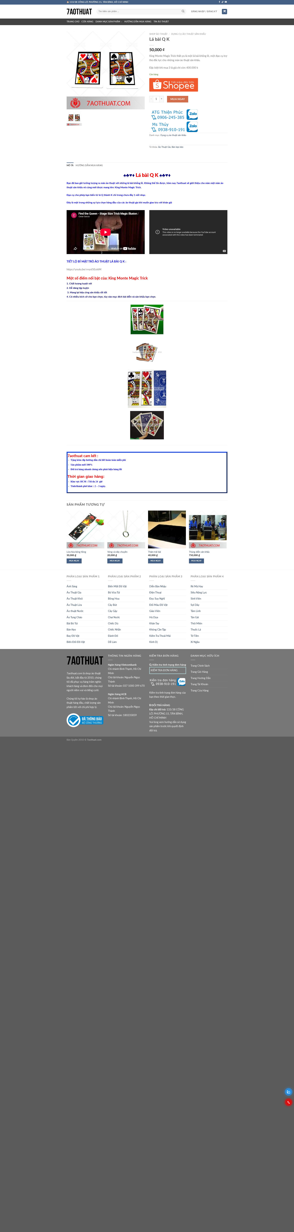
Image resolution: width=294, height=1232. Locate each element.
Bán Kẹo (71, 629)
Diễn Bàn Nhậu (157, 586)
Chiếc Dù (113, 623)
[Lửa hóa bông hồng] (85, 529)
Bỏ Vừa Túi (114, 592)
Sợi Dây (195, 605)
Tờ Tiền (195, 636)
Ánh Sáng (72, 586)
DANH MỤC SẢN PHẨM (108, 22)
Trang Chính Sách (200, 665)
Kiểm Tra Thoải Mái (160, 636)
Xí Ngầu (195, 642)
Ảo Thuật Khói (75, 598)
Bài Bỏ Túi (72, 623)
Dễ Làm (112, 642)
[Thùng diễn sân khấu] (208, 529)
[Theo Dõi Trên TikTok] (223, 2)
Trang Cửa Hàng (200, 690)
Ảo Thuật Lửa (74, 605)
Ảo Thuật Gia (164, 147)
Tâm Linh (196, 611)
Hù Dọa (153, 617)
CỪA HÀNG (87, 22)
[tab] (70, 165)
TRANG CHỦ (73, 22)
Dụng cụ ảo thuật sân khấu (188, 34)
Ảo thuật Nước (75, 611)
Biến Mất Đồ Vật (117, 586)
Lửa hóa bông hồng (76, 552)
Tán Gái (195, 617)
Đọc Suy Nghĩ (157, 598)
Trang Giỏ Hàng (199, 672)
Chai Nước (114, 617)
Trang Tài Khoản (199, 684)
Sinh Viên (196, 598)
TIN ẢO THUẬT (161, 22)
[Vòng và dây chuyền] (126, 529)
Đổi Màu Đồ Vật (158, 605)
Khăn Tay (154, 623)
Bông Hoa (113, 598)
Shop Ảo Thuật (158, 34)
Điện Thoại (155, 592)
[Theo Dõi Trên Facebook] (220, 2)
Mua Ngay (177, 99)
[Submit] (183, 11)
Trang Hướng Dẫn (201, 678)
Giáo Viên (154, 611)
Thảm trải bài (154, 552)
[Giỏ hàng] (224, 11)
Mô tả (70, 165)
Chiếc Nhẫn (114, 629)
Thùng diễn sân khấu (199, 552)
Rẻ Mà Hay (197, 586)
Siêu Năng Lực (199, 592)
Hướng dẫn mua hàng (137, 22)
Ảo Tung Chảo (74, 617)
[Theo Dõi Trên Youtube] (226, 2)
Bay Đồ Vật (73, 636)
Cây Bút (112, 605)
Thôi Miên (196, 623)
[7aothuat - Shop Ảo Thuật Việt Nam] (79, 11)
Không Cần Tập (157, 629)
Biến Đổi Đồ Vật (76, 642)
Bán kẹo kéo (177, 147)
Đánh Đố (113, 636)
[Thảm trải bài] (167, 529)
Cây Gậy (112, 611)
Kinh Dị (153, 642)
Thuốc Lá (196, 629)
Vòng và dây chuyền (117, 552)
